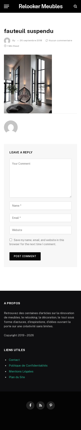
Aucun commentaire (60, 40)
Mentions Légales (21, 371)
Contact (14, 359)
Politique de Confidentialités (28, 365)
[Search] (75, 6)
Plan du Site (17, 377)
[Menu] (6, 6)
